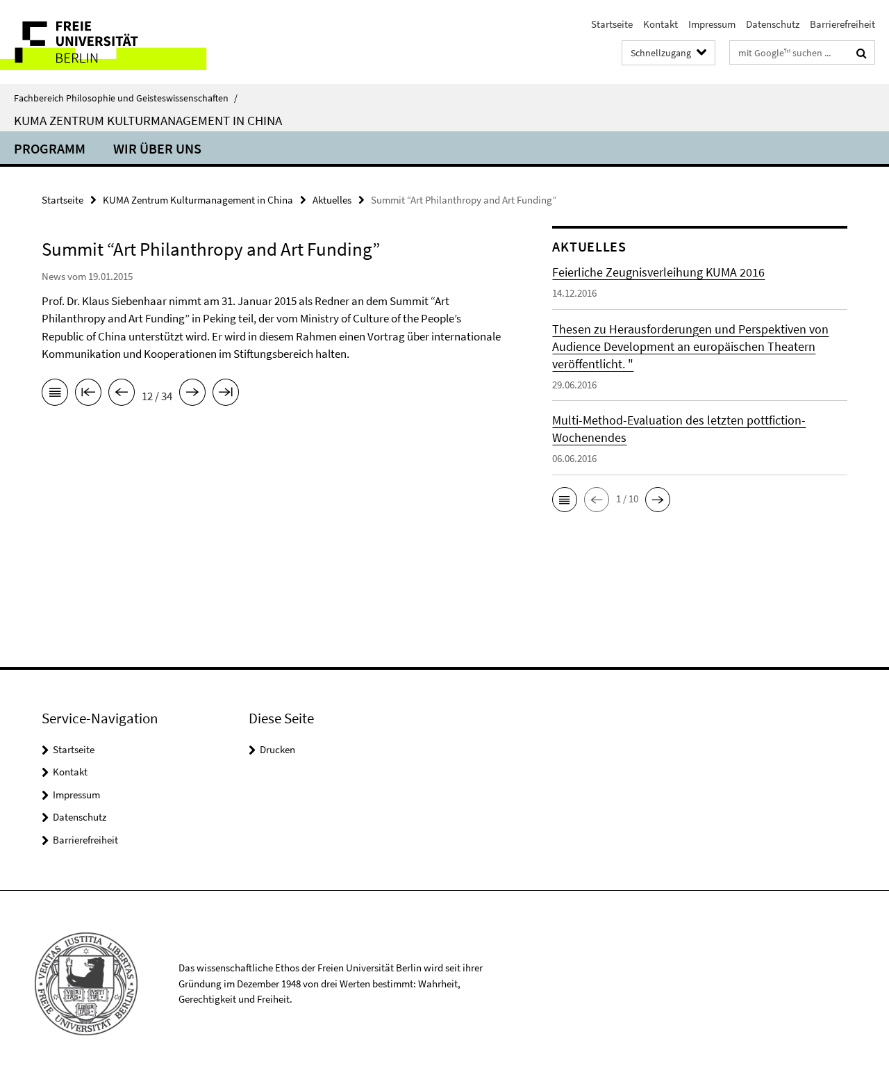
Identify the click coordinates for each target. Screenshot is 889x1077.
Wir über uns (157, 148)
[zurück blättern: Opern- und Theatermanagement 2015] (121, 394)
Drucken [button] (277, 749)
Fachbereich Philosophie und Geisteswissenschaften (126, 98)
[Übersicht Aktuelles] (55, 394)
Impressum (712, 24)
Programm (49, 148)
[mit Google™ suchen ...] (861, 53)
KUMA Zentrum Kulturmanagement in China (148, 120)
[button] (564, 499)
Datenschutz (772, 24)
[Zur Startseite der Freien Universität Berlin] (116, 42)
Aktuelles (332, 199)
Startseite (612, 24)
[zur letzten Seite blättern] (226, 394)
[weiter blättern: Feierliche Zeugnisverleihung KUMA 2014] (192, 394)
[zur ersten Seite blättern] (88, 394)
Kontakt (660, 24)
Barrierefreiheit (842, 24)
